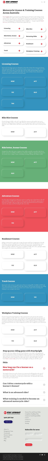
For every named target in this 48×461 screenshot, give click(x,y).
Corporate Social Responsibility (32, 415)
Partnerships (7, 436)
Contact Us (28, 419)
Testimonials (7, 433)
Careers (27, 417)
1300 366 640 (9, 417)
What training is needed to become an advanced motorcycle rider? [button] (21, 400)
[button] (44, 2)
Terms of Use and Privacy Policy (33, 412)
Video (5, 438)
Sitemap (27, 423)
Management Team (8, 431)
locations (34, 69)
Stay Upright (6, 17)
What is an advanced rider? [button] (16, 392)
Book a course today (11, 358)
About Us (6, 429)
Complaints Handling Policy (32, 414)
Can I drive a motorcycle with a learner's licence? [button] (17, 384)
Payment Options (8, 435)
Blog (5, 440)
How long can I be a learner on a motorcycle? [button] (18, 368)
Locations (27, 421)
